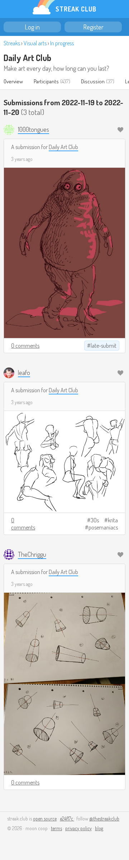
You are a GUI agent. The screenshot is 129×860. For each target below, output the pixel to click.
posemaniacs (103, 527)
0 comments (25, 345)
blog (99, 828)
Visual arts (35, 43)
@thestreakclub (104, 818)
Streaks (12, 43)
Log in (32, 27)
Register (93, 27)
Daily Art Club (27, 57)
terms (56, 828)
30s (95, 520)
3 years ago (22, 159)
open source (45, 818)
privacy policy (78, 828)
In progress (62, 43)
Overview (13, 81)
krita (113, 520)
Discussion (93, 81)
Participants (46, 81)
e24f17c (67, 818)
